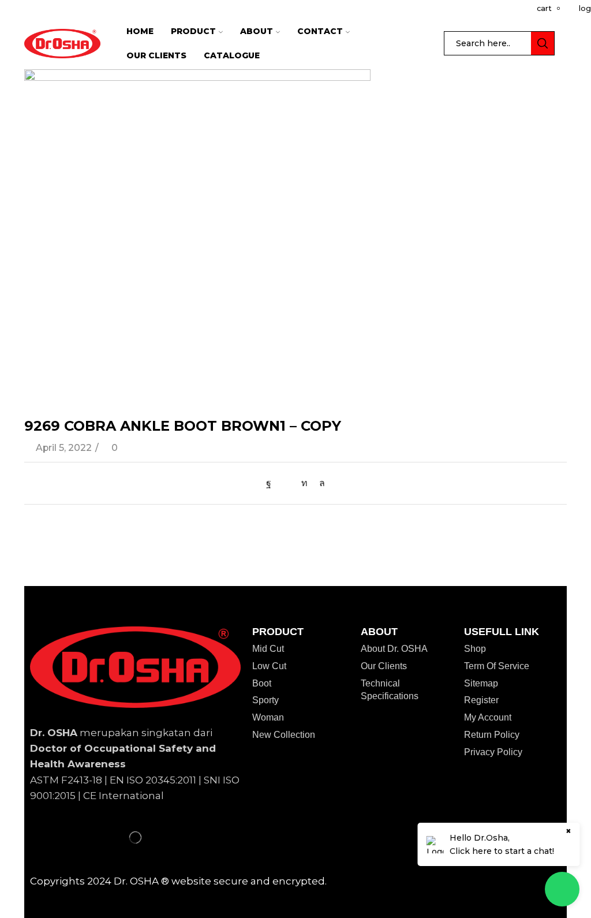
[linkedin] (304, 483)
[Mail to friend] (286, 483)
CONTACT (320, 31)
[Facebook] (271, 483)
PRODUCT (193, 31)
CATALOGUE (232, 55)
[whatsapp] (319, 483)
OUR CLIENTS (156, 55)
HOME (140, 31)
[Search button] (542, 43)
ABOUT (256, 31)
